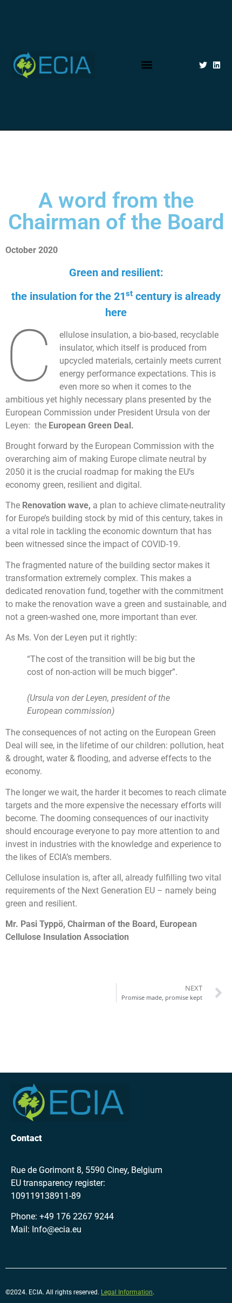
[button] (147, 65)
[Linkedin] (217, 65)
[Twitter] (203, 65)
